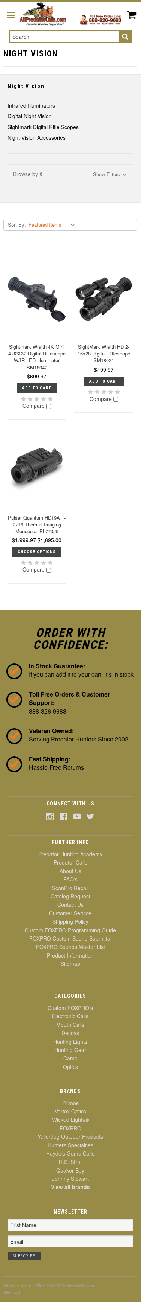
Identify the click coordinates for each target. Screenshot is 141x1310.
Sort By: (17, 224)
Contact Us (70, 904)
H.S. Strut (70, 1161)
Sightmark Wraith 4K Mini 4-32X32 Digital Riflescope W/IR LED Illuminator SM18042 (37, 357)
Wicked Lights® (70, 1119)
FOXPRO (70, 1128)
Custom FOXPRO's (70, 1007)
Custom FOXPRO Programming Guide (70, 930)
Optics (70, 1067)
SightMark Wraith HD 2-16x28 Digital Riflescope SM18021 (104, 353)
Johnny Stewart (70, 1178)
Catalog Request (70, 896)
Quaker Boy (70, 1170)
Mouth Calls (70, 1024)
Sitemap (70, 963)
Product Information (70, 955)
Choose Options (37, 551)
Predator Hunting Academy (70, 854)
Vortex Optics (70, 1111)
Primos (70, 1103)
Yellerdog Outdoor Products (70, 1136)
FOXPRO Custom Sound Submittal (70, 938)
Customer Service (70, 913)
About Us (70, 871)
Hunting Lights (70, 1041)
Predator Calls (70, 862)
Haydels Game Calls (70, 1153)
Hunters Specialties (70, 1145)
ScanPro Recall (70, 888)
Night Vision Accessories (37, 137)
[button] (70, 174)
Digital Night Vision (30, 116)
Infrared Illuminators (31, 105)
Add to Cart (36, 388)
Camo (70, 1058)
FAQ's (70, 879)
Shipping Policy (70, 921)
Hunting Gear (70, 1050)
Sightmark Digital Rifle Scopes (43, 127)
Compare (34, 406)
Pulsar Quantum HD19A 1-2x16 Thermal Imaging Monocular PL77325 (37, 524)
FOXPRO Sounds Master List (70, 946)
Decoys (70, 1033)
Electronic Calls (70, 1016)
